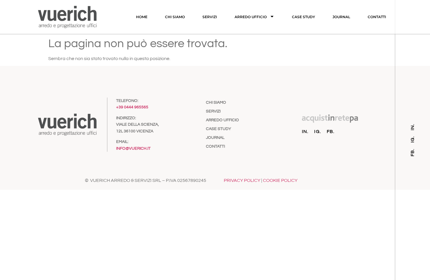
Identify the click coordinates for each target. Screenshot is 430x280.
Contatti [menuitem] (377, 17)
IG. (317, 131)
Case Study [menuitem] (303, 17)
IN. (305, 131)
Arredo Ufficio (222, 120)
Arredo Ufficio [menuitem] (251, 17)
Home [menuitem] (141, 17)
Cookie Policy (280, 180)
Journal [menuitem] (341, 17)
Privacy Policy (242, 180)
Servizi (213, 111)
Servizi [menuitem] (209, 17)
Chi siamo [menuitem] (175, 17)
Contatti (215, 146)
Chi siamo (216, 102)
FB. (331, 131)
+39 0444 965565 (132, 107)
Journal (215, 138)
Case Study (218, 129)
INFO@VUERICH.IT (133, 148)
